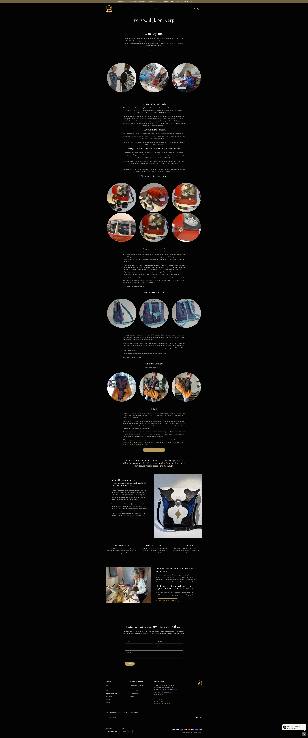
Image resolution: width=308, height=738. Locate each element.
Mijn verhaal (109, 696)
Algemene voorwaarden (137, 685)
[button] (124, 9)
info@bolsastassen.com (162, 703)
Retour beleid (134, 693)
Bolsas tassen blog (111, 690)
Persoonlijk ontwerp (111, 693)
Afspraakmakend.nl (197, 732)
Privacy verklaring (135, 688)
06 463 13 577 (159, 701)
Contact (108, 702)
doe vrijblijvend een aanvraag (138, 444)
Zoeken (132, 696)
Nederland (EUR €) (113, 731)
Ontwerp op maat (154, 51)
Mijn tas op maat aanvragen (154, 250)
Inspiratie (108, 699)
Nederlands (126, 731)
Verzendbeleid (134, 690)
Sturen (130, 663)
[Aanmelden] (133, 717)
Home (107, 685)
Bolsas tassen (187, 732)
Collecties (108, 688)
